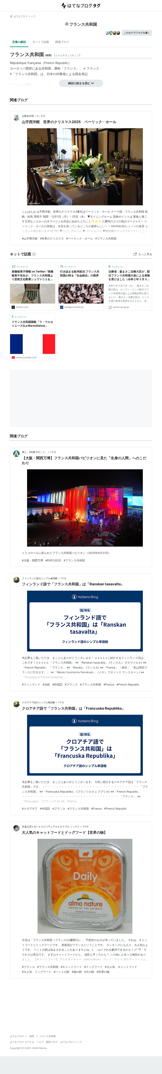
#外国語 (57, 684)
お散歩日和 (28, 115)
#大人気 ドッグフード (36, 971)
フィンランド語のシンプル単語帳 (39, 578)
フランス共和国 (26, 74)
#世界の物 (103, 971)
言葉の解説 (19, 41)
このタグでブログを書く (137, 32)
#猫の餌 (77, 971)
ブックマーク (20, 266)
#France (109, 684)
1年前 (53, 452)
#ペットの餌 (61, 971)
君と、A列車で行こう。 (34, 452)
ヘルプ (40, 1041)
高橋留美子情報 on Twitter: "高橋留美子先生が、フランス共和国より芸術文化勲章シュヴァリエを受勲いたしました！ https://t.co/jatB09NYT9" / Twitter (32, 275)
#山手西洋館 (30, 238)
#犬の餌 (89, 971)
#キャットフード (71, 966)
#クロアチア (30, 808)
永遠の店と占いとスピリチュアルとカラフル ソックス (50, 826)
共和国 (46, 68)
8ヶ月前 (41, 115)
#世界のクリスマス (52, 238)
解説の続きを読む (79, 83)
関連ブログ (62, 41)
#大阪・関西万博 (32, 560)
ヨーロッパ (18, 68)
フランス (93, 68)
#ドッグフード (93, 966)
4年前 (85, 826)
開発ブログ (52, 1041)
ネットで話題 (40, 41)
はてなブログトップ (71, 1041)
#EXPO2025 (53, 560)
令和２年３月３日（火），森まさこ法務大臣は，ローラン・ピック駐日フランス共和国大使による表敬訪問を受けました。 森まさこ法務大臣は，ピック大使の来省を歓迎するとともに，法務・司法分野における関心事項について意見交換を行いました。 (128, 294)
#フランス (71, 684)
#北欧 (46, 684)
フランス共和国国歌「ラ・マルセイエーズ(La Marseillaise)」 (32, 323)
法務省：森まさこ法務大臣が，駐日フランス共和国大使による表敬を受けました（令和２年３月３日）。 (129, 275)
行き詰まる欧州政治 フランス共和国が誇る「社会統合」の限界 (79, 273)
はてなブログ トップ (24, 16)
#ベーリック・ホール (79, 238)
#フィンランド (31, 684)
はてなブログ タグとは (22, 1041)
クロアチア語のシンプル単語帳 (38, 702)
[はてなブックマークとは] (34, 254)
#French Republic (128, 684)
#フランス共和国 (105, 238)
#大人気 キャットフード (121, 966)
